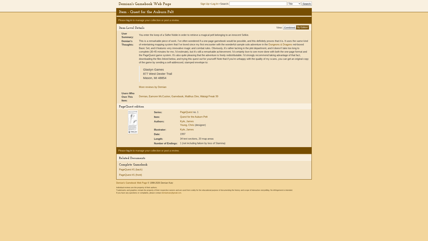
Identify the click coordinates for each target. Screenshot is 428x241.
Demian (143, 96)
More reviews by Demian (152, 87)
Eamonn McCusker (159, 96)
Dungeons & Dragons (280, 44)
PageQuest (186, 112)
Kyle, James (187, 121)
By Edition (302, 27)
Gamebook (177, 96)
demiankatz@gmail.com (171, 193)
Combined (289, 27)
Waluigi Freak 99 (209, 96)
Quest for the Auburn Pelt (193, 116)
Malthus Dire (192, 96)
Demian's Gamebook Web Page (145, 3)
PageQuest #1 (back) (130, 169)
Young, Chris (187, 125)
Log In (214, 3)
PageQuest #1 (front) (130, 174)
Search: (224, 3)
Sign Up (204, 3)
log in (129, 20)
